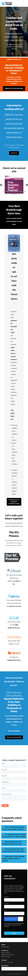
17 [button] (24, 191)
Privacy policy (5, 947)
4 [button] (7, 191)
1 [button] (3, 191)
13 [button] (19, 191)
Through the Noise (16, 974)
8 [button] (12, 191)
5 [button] (8, 191)
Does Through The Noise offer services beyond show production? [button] (13, 850)
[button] (1, 185)
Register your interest (7, 955)
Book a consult (5, 957)
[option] (14, 184)
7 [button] (11, 191)
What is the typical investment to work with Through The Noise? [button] (13, 828)
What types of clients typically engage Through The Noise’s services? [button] (13, 858)
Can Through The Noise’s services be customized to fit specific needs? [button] (14, 835)
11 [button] (16, 191)
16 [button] (23, 191)
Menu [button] (24, 3)
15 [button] (22, 191)
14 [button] (20, 191)
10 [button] (15, 191)
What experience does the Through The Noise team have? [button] (12, 843)
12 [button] (18, 191)
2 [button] (4, 191)
